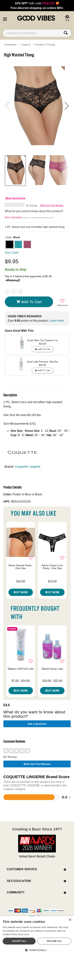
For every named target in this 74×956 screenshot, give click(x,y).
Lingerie (25, 44)
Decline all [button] (54, 941)
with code (37, 3)
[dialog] (37, 936)
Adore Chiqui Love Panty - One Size (52, 567)
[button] (5, 18)
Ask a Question (13, 217)
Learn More (56, 320)
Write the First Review (51, 205)
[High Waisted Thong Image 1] (37, 105)
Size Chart (11, 252)
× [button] (70, 919)
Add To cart (31, 301)
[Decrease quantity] (7, 291)
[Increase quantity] (20, 291)
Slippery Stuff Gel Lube (21, 668)
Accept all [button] (19, 941)
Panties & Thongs (45, 44)
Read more (23, 934)
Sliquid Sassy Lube (52, 668)
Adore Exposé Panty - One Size (20, 567)
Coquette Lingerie (27, 466)
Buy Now (21, 592)
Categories (10, 44)
